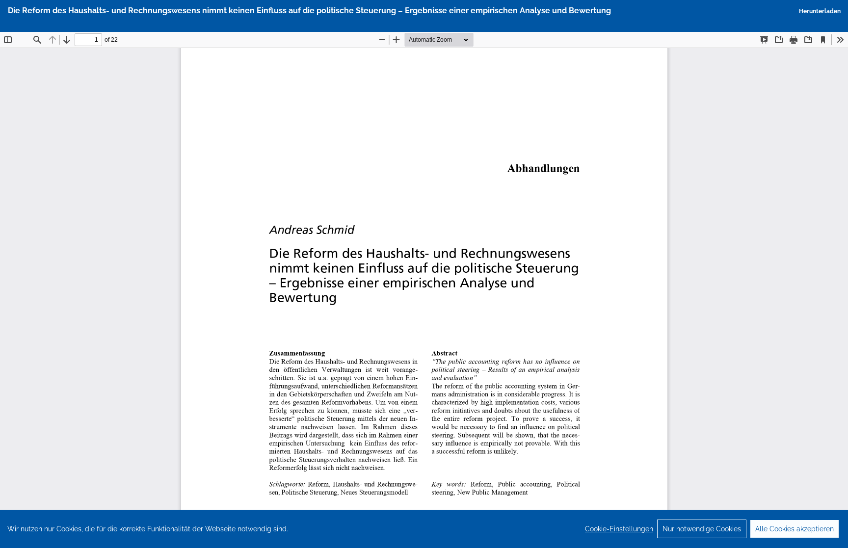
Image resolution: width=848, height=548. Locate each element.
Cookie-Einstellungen (619, 529)
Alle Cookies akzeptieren (794, 529)
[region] (424, 529)
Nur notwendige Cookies (701, 529)
